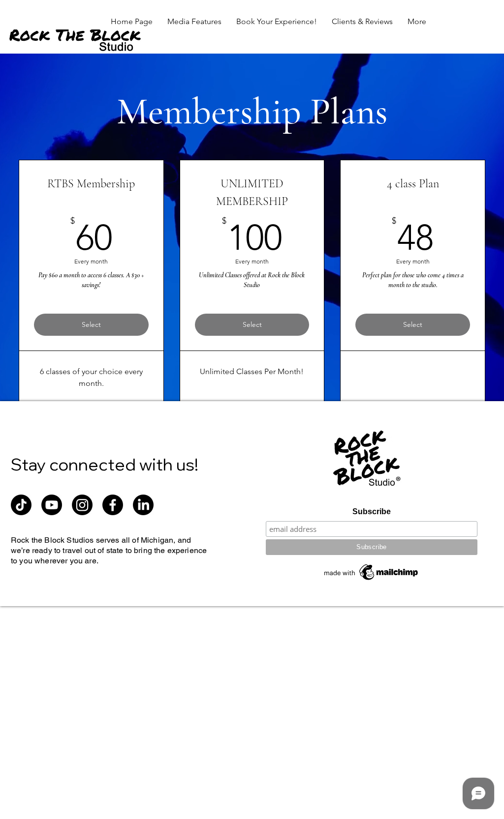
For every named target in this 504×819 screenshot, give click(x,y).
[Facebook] (112, 505)
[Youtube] (51, 505)
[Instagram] (82, 505)
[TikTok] (21, 505)
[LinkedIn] (143, 505)
